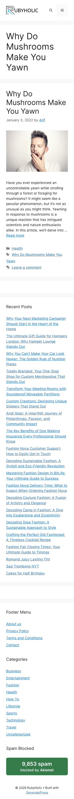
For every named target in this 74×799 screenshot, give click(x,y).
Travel (11, 727)
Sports (11, 713)
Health (17, 248)
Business (13, 671)
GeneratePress (37, 792)
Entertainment (18, 678)
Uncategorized (18, 734)
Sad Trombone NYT (22, 566)
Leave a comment (26, 267)
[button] (51, 10)
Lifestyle (13, 706)
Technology (15, 720)
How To (12, 699)
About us (13, 624)
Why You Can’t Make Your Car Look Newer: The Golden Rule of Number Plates (35, 359)
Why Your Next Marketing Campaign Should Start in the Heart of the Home (36, 323)
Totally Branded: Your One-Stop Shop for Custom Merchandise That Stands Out (35, 376)
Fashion (12, 685)
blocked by (37, 766)
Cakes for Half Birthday (25, 573)
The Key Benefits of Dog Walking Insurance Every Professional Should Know (36, 436)
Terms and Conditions (24, 638)
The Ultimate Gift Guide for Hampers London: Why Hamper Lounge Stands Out (36, 341)
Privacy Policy (17, 631)
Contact (12, 645)
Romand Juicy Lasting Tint (28, 559)
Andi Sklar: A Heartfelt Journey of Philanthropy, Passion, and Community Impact (34, 418)
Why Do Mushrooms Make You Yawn (36, 102)
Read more (15, 235)
